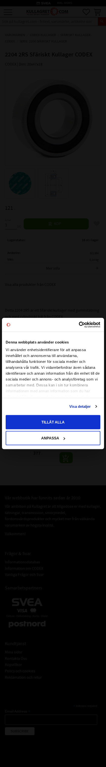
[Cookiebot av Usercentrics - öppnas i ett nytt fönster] (78, 325)
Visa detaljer (80, 406)
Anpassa (50, 438)
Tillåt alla (53, 422)
